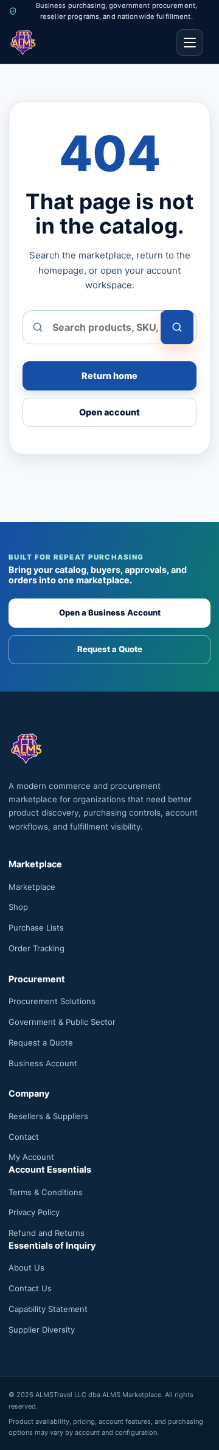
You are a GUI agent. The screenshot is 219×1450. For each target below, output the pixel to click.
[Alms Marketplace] (23, 42)
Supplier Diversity (42, 1329)
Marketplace (32, 887)
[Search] (177, 327)
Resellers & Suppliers (48, 1116)
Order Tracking (36, 948)
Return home (109, 375)
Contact (24, 1137)
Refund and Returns (47, 1233)
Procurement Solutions (52, 1001)
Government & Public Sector (62, 1022)
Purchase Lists (36, 927)
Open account (109, 412)
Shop (18, 907)
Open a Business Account (110, 612)
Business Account (43, 1063)
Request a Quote (109, 649)
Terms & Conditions (46, 1192)
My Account (31, 1157)
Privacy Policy (34, 1212)
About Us (26, 1267)
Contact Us (30, 1288)
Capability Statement (48, 1309)
